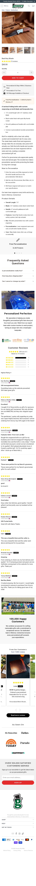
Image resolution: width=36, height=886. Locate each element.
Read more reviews (18, 715)
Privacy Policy (17, 850)
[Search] (29, 6)
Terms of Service (28, 850)
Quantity (4, 68)
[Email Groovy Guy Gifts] (13, 834)
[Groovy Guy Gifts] (18, 6)
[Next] (32, 28)
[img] (5, 378)
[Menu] (1, 6)
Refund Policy (7, 850)
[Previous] (3, 28)
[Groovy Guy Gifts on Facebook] (16, 834)
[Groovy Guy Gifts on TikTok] (23, 834)
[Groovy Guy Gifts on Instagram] (19, 834)
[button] (6, 61)
